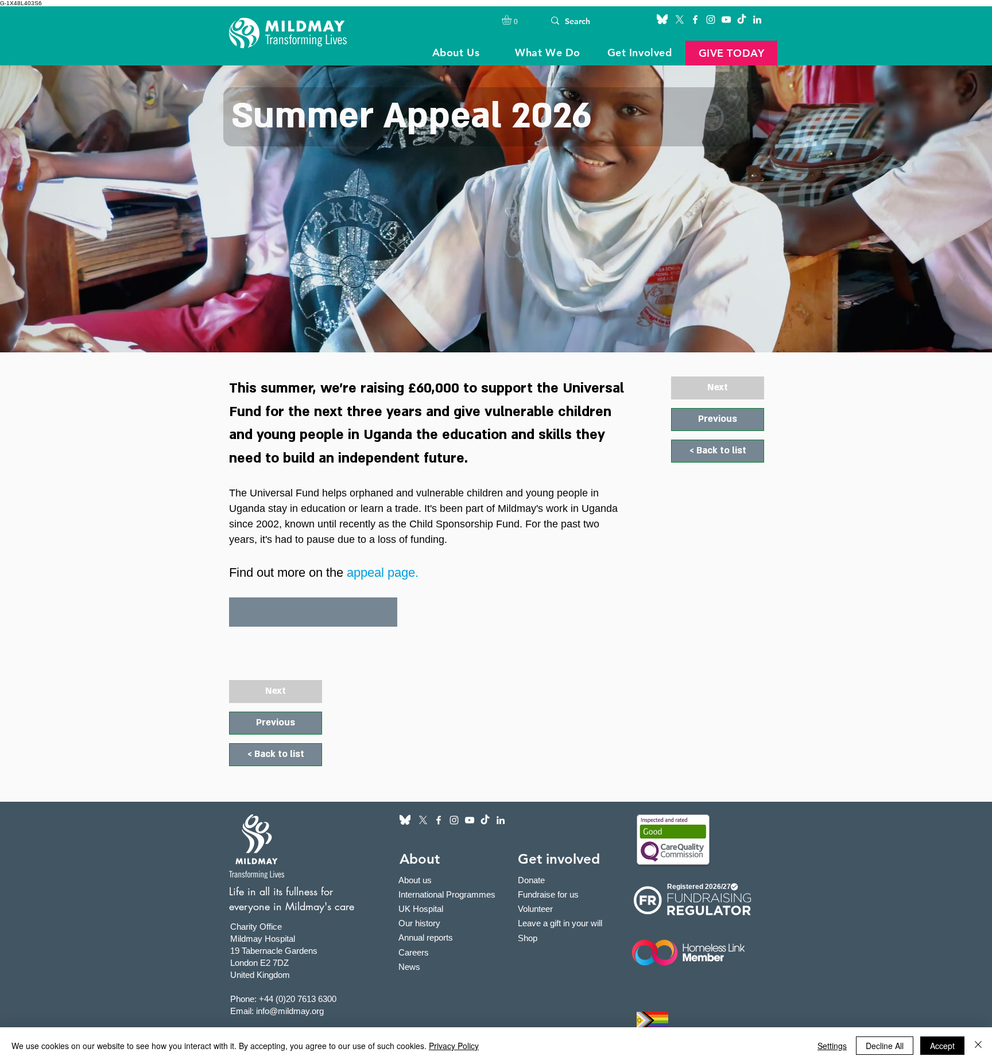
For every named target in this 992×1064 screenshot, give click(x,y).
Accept (942, 1045)
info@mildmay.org (290, 1011)
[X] (679, 19)
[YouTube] (726, 19)
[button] (512, 20)
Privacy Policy (454, 1045)
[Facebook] (695, 19)
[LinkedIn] (757, 19)
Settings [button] (832, 1045)
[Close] (978, 1045)
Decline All (885, 1045)
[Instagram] (710, 19)
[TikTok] (741, 19)
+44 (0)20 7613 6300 (297, 999)
